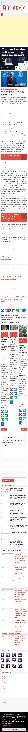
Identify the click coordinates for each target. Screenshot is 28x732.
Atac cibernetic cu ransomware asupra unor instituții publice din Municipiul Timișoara (20, 640)
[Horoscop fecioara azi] (8, 660)
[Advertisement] (14, 31)
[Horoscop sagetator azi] (2, 665)
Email (3, 467)
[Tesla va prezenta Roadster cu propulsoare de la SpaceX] (5, 535)
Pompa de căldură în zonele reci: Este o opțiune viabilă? (5, 429)
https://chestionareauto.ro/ (8, 317)
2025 (3, 678)
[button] (12, 725)
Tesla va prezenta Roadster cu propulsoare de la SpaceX (18, 533)
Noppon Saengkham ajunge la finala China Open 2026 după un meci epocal (18, 497)
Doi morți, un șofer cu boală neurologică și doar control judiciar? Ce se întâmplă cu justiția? (18, 542)
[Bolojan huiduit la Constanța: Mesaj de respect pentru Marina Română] (5, 513)
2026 (3, 676)
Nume (4, 461)
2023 (3, 682)
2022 (3, 684)
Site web (4, 473)
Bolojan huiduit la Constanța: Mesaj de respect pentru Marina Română (18, 512)
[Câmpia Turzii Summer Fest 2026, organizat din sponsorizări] (14, 271)
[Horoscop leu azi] (2, 660)
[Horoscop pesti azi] (20, 665)
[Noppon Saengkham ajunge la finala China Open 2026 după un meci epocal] (5, 498)
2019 (3, 690)
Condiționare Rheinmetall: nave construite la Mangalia (18, 519)
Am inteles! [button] (14, 729)
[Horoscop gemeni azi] (14, 655)
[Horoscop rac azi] (20, 655)
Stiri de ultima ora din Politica (8, 89)
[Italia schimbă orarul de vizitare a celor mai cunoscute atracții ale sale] (5, 506)
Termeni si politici (7, 725)
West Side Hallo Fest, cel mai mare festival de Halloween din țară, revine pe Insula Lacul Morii (21, 613)
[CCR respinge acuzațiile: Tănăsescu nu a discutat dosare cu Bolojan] (14, 251)
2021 (3, 686)
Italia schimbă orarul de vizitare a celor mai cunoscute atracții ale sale (18, 504)
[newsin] (3, 709)
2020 (3, 688)
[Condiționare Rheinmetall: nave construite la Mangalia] (5, 520)
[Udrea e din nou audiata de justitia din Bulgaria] (14, 327)
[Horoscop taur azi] (8, 655)
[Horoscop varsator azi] (14, 665)
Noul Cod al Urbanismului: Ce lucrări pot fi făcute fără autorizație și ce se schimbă (21, 558)
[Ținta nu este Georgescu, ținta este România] (5, 491)
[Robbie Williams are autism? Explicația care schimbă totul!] (5, 528)
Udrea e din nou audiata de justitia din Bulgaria (13, 340)
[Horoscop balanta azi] (14, 660)
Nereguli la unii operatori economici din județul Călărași (18, 579)
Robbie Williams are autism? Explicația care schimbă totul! (18, 526)
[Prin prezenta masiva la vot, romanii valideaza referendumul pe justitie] (23, 331)
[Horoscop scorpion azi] (20, 660)
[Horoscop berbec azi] (2, 655)
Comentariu (5, 446)
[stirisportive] (4, 702)
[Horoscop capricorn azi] (8, 665)
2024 (3, 680)
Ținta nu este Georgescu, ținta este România (17, 489)
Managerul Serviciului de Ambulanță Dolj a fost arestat (20, 602)
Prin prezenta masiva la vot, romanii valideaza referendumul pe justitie (23, 349)
